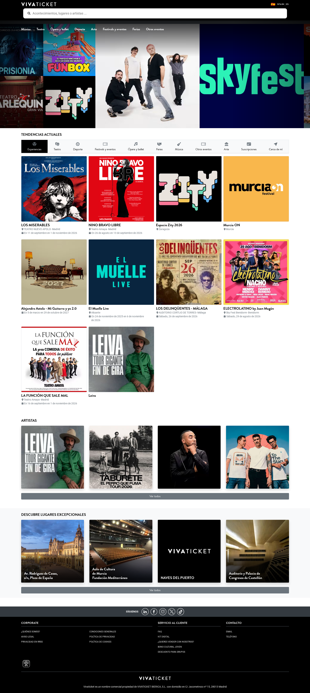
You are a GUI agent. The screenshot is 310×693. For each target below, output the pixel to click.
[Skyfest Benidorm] (246, 76)
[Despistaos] (142, 76)
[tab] (34, 146)
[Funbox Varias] (64, 50)
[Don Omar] (189, 457)
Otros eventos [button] (155, 29)
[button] (26, 663)
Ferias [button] (136, 29)
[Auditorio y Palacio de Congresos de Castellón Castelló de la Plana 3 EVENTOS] (257, 551)
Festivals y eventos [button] (114, 29)
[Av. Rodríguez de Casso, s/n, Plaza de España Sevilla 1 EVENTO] (52, 551)
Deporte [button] (80, 29)
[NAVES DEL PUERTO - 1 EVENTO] (189, 551)
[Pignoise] (257, 457)
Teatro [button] (41, 29)
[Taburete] (120, 457)
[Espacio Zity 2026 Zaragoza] (64, 102)
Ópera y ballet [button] (59, 29)
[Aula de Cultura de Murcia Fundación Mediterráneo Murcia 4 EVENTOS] (120, 551)
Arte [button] (94, 29)
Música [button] (26, 29)
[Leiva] (52, 457)
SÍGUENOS (132, 611)
